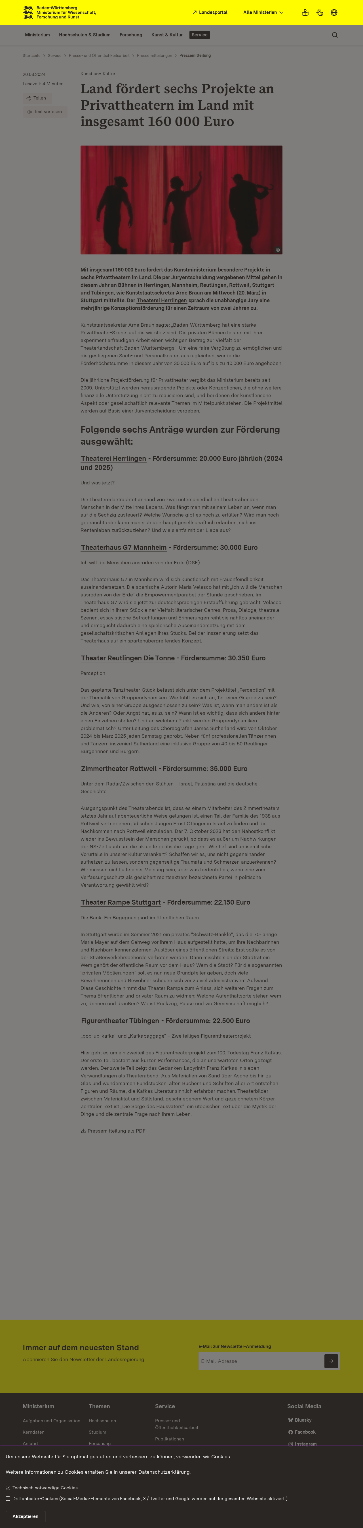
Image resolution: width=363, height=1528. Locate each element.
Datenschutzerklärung (164, 1472)
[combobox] (264, 12)
